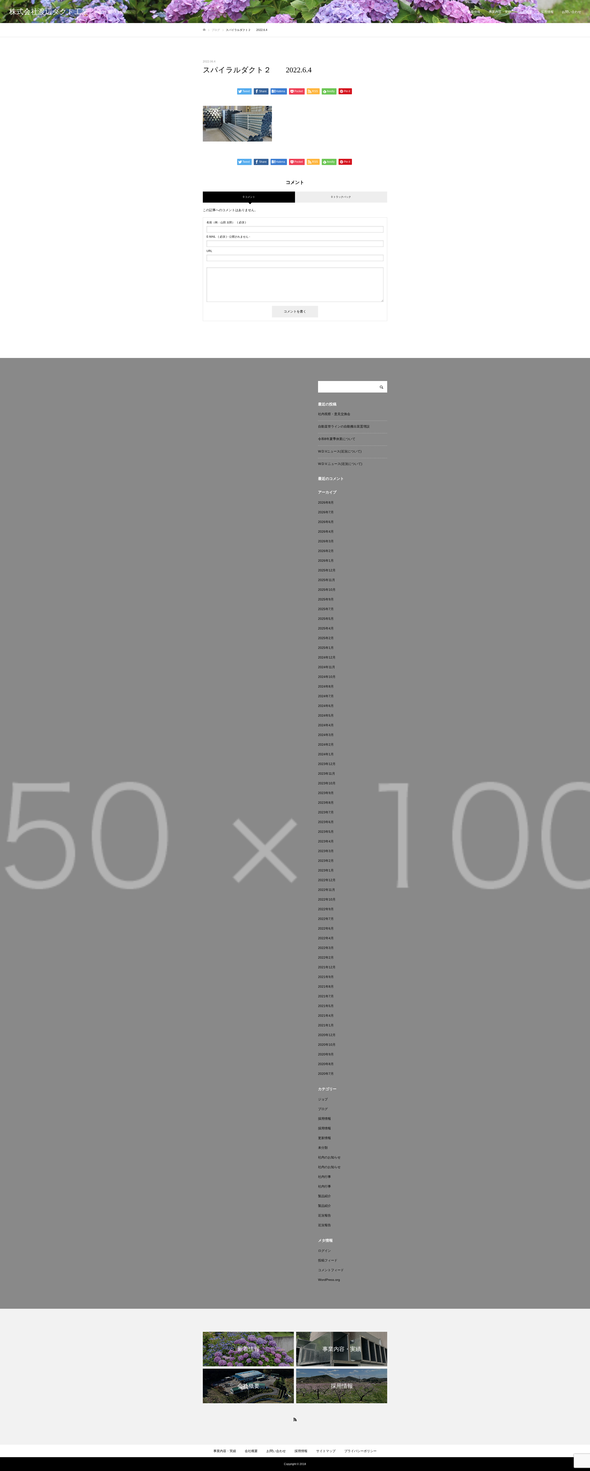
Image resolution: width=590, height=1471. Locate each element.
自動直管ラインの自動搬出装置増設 (344, 426)
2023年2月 (326, 861)
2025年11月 (326, 580)
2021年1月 (326, 1025)
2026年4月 (326, 531)
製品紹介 (324, 1196)
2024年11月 (326, 667)
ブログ (323, 1109)
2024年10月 (327, 677)
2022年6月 (326, 928)
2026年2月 (326, 551)
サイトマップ (326, 1451)
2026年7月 (326, 512)
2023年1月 (326, 870)
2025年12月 (327, 570)
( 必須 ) (226, 222)
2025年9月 (326, 599)
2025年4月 (326, 628)
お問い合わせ (571, 12)
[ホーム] (204, 29)
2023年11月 (326, 773)
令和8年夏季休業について (336, 439)
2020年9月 (326, 1054)
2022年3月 (326, 948)
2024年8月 (326, 686)
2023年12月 (327, 764)
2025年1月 (326, 648)
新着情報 (473, 12)
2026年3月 (326, 541)
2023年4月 (326, 841)
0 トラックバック (341, 196)
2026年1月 (326, 560)
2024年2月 (326, 744)
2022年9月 (326, 909)
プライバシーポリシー (360, 1451)
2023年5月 (326, 831)
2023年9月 (326, 793)
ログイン (324, 1250)
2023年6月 (326, 822)
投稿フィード (327, 1260)
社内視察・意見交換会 (334, 414)
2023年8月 (326, 802)
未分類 (323, 1147)
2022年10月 (327, 899)
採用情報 (547, 12)
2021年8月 (326, 986)
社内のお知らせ (329, 1157)
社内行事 (324, 1177)
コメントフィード (331, 1270)
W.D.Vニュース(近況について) (340, 451)
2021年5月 (326, 1006)
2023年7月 (326, 812)
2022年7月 (326, 919)
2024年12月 (327, 657)
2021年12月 (327, 967)
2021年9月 (326, 977)
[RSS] (295, 1419)
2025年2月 (326, 638)
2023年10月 (327, 783)
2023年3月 (326, 851)
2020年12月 (327, 1035)
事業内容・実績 (500, 12)
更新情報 (324, 1138)
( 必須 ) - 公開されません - (228, 236)
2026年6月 (326, 522)
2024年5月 (326, 715)
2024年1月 (326, 754)
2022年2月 (326, 957)
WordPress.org (329, 1280)
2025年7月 (326, 609)
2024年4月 (326, 725)
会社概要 (525, 12)
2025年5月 (326, 618)
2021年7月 (326, 996)
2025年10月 (327, 589)
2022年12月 (327, 880)
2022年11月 (326, 890)
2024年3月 (326, 735)
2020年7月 (326, 1073)
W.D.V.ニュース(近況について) (340, 464)
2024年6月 (326, 706)
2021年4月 (326, 1015)
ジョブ (323, 1099)
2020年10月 (327, 1044)
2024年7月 (326, 696)
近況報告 (324, 1215)
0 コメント (249, 196)
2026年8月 (326, 502)
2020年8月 (326, 1064)
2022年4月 (326, 938)
